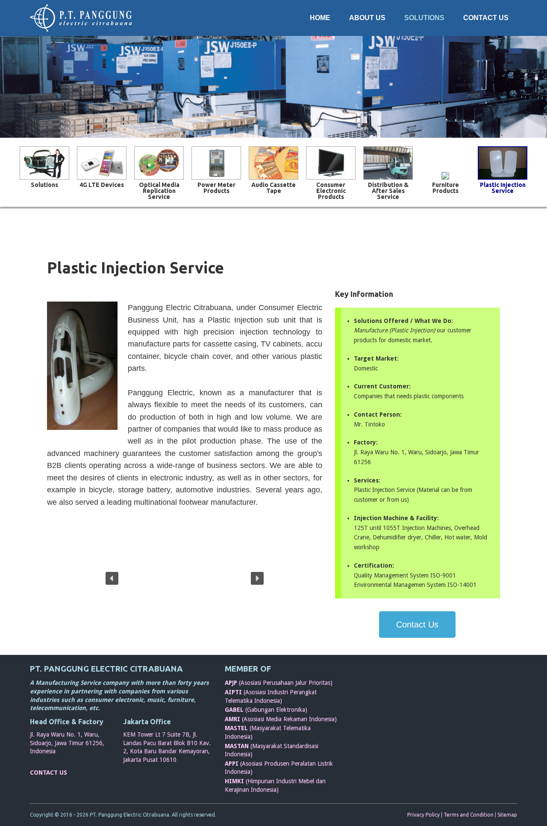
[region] (184, 578)
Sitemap (507, 814)
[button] (112, 578)
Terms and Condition (469, 814)
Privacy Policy (423, 814)
